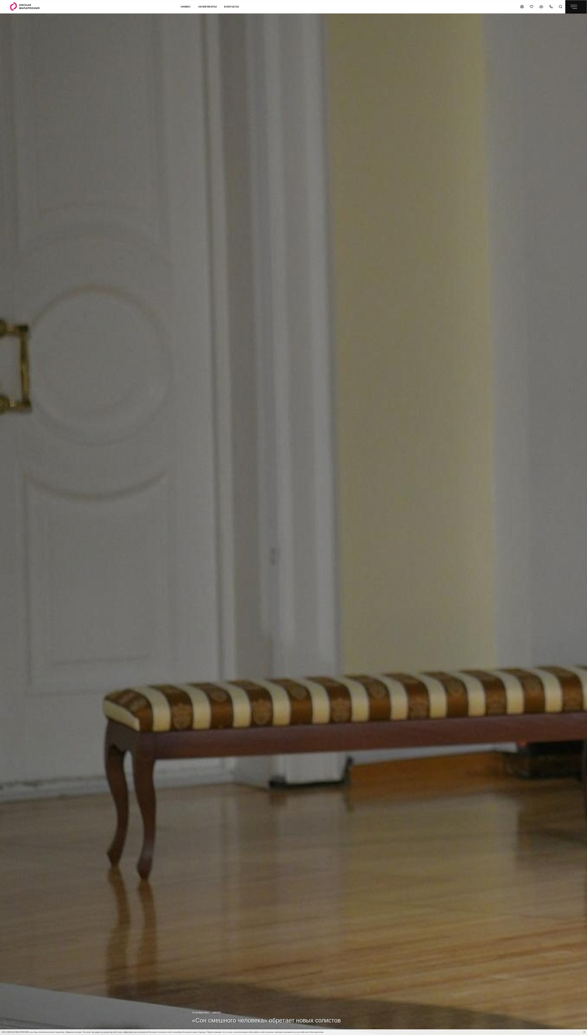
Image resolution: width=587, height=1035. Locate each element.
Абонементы (207, 6)
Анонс (216, 1012)
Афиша (185, 6)
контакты (231, 6)
